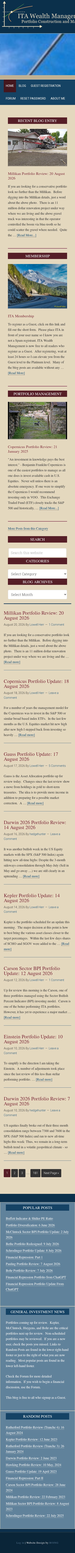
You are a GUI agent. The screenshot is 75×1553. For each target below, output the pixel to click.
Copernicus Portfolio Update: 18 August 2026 (36, 683)
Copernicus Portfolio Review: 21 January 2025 (32, 449)
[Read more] (12, 662)
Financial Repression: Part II (24, 1478)
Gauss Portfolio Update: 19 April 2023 (31, 1471)
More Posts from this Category (28, 528)
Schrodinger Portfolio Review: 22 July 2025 (35, 1515)
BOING (54, 1542)
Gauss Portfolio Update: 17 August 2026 (31, 756)
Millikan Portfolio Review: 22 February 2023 (35, 1496)
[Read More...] (26, 235)
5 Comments (57, 765)
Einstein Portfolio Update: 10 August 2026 (33, 1039)
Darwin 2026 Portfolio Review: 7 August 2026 (37, 1101)
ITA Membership (21, 315)
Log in (20, 1542)
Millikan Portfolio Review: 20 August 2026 (36, 176)
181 (35, 1173)
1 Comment (56, 624)
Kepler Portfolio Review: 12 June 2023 (31, 1439)
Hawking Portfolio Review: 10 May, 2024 (33, 1464)
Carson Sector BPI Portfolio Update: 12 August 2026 (32, 970)
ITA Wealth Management (37, 14)
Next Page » (51, 1173)
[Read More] (16, 373)
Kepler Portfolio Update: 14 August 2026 (32, 898)
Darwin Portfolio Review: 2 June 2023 (31, 1458)
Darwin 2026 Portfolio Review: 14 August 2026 (35, 825)
